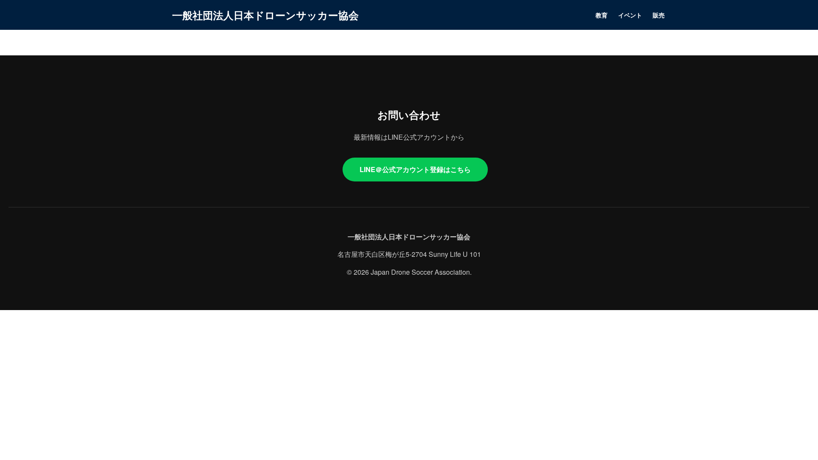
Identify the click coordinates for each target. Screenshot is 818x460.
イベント (630, 15)
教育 (602, 15)
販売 (659, 15)
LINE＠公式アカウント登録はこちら (415, 169)
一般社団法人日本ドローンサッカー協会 (265, 15)
